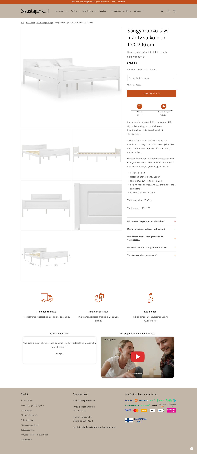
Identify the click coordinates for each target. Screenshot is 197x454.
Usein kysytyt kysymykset (32, 405)
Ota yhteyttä (26, 439)
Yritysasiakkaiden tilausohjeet (34, 434)
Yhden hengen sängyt (44, 22)
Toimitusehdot (27, 420)
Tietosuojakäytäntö (30, 425)
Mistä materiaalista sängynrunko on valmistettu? (145, 238)
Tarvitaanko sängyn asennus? (142, 255)
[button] (61, 11)
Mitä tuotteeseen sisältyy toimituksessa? (147, 247)
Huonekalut (30, 22)
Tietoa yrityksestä (29, 415)
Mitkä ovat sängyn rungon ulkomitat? (146, 221)
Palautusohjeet (28, 430)
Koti (22, 22)
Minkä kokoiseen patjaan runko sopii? (146, 229)
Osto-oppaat (26, 410)
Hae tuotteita (27, 400)
